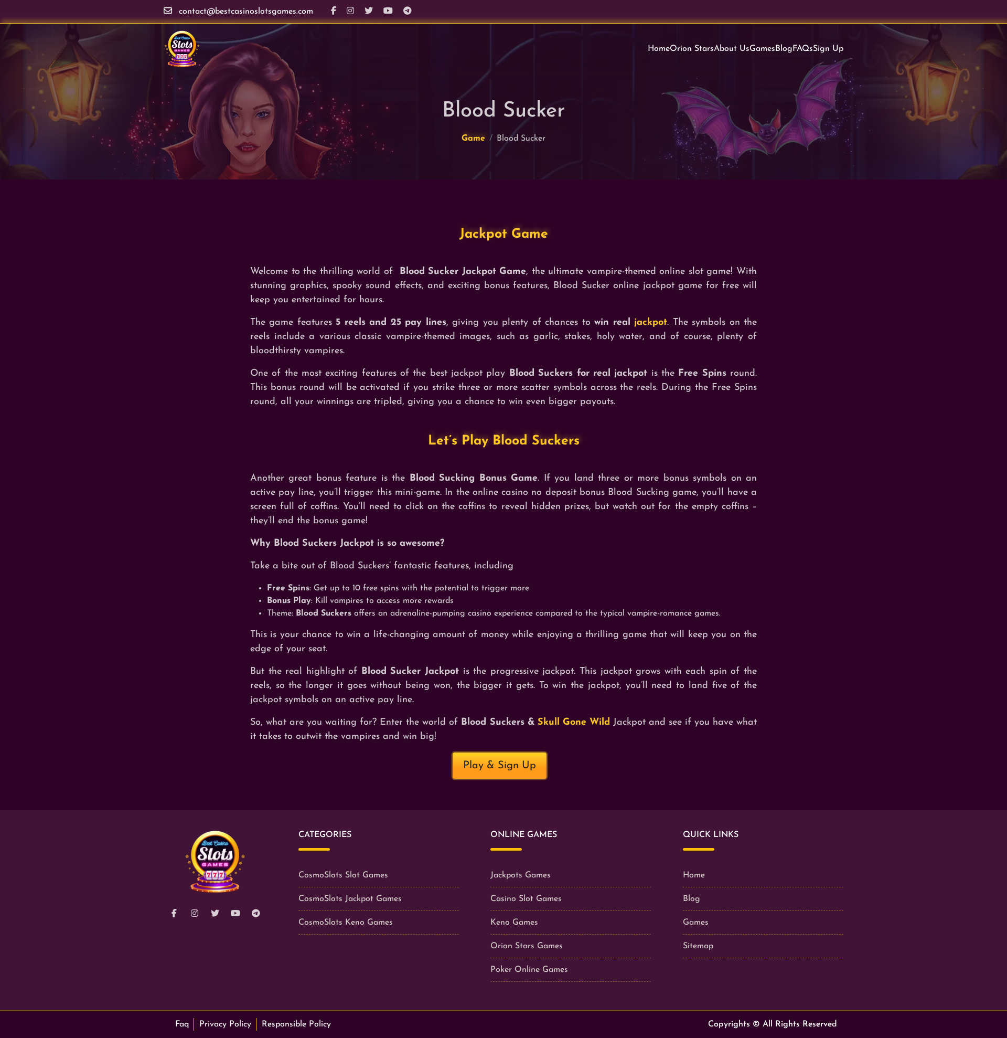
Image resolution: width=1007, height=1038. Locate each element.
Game (473, 138)
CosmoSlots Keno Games (345, 922)
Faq (182, 1024)
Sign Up (828, 49)
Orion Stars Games (526, 946)
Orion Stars (692, 49)
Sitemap (698, 946)
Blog (783, 49)
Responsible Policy (296, 1024)
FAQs (802, 49)
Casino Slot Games (526, 899)
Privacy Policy (225, 1024)
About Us (731, 49)
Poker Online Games (529, 970)
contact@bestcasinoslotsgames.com (246, 11)
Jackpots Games (520, 875)
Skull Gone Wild (572, 722)
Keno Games (514, 922)
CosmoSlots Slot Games (343, 875)
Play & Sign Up (499, 765)
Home (659, 49)
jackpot (650, 322)
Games (762, 49)
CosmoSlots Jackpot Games (350, 899)
